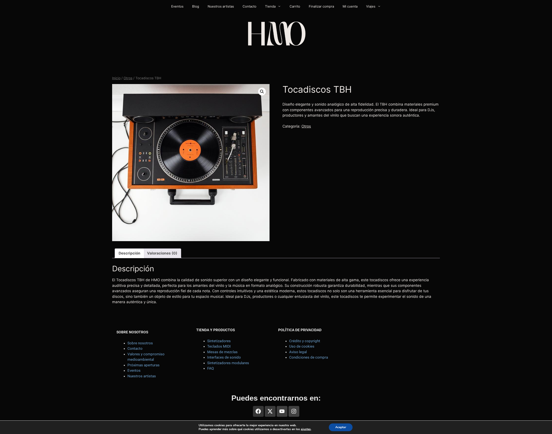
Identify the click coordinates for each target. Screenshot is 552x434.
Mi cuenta (350, 6)
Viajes (370, 6)
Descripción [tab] (129, 253)
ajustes (306, 429)
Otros (128, 78)
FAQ (210, 368)
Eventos (177, 6)
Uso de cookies (301, 346)
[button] (262, 91)
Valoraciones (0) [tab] (162, 253)
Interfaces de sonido (224, 357)
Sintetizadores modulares (228, 363)
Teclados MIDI (219, 346)
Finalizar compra (321, 6)
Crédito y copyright (304, 341)
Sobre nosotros (140, 343)
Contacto (249, 6)
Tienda (270, 6)
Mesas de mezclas (222, 352)
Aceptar (340, 427)
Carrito (295, 6)
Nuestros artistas (221, 6)
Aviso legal (298, 352)
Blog (195, 6)
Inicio (116, 78)
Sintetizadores (219, 341)
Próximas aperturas (143, 365)
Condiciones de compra (308, 357)
